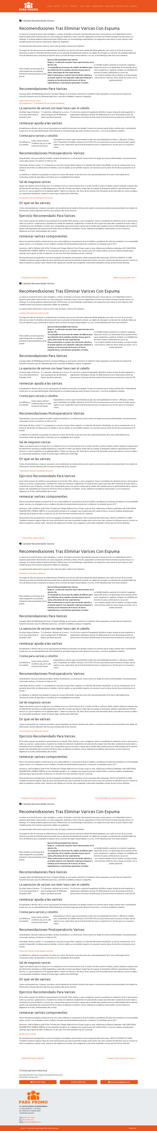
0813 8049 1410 (79, 1082)
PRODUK (73, 6)
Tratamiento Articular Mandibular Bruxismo (36, 471)
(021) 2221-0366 (38, 1082)
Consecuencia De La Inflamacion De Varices (36, 198)
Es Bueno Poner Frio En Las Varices (120, 1058)
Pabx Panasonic (53, 1128)
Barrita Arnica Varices (27, 1034)
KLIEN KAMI (109, 6)
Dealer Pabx (43, 1128)
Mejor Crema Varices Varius (30, 101)
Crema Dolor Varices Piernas (33, 538)
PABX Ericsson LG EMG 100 (123, 278)
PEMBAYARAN (97, 6)
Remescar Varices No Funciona (122, 538)
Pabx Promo (34, 1128)
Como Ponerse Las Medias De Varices (33, 731)
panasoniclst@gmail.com (120, 1082)
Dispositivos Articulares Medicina (35, 278)
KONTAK (133, 6)
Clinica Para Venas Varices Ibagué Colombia (36, 951)
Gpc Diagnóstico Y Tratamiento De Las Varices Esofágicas (41, 103)
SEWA (88, 6)
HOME (49, 6)
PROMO (57, 6)
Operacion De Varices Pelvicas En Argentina (39, 798)
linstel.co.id (132, 1128)
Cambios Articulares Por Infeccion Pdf (34, 313)
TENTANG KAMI (122, 6)
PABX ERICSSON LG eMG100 (33, 1058)
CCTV (65, 6)
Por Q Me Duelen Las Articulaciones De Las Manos (114, 798)
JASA (82, 6)
